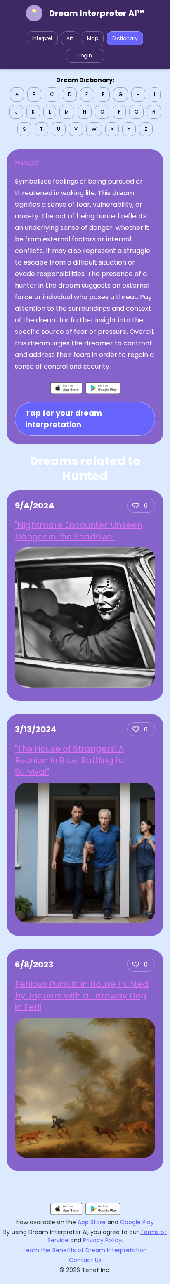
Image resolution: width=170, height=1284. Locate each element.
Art (69, 38)
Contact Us (85, 1260)
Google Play (137, 1222)
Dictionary (125, 38)
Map (92, 38)
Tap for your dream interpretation (63, 419)
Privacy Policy (102, 1240)
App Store (92, 1222)
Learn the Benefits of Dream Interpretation (85, 1250)
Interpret (42, 38)
